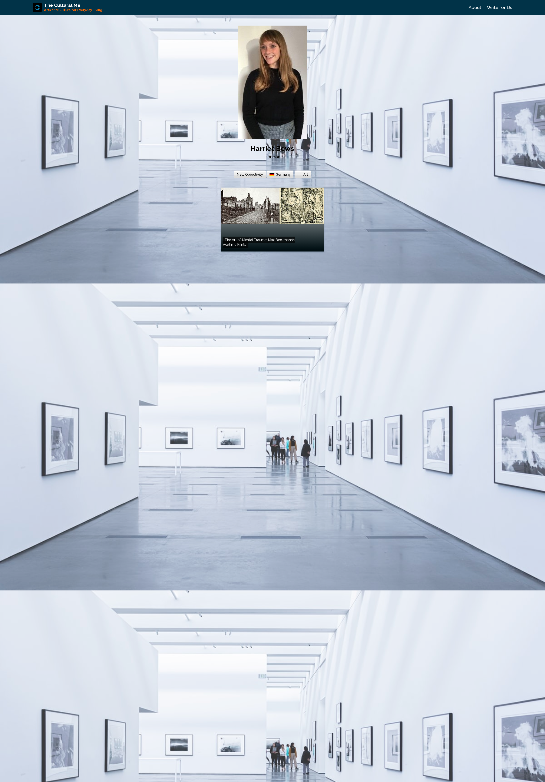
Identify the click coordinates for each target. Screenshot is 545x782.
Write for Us (499, 7)
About (475, 7)
